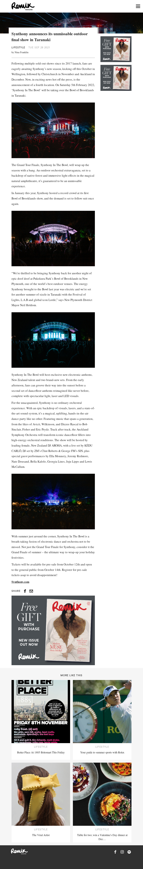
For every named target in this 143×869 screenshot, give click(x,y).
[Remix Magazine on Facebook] (115, 852)
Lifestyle (18, 47)
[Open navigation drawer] (138, 6)
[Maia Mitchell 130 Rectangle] (53, 630)
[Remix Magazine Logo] (23, 6)
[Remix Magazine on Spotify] (129, 852)
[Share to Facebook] (25, 591)
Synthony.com (20, 582)
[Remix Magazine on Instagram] (122, 852)
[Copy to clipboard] (31, 591)
